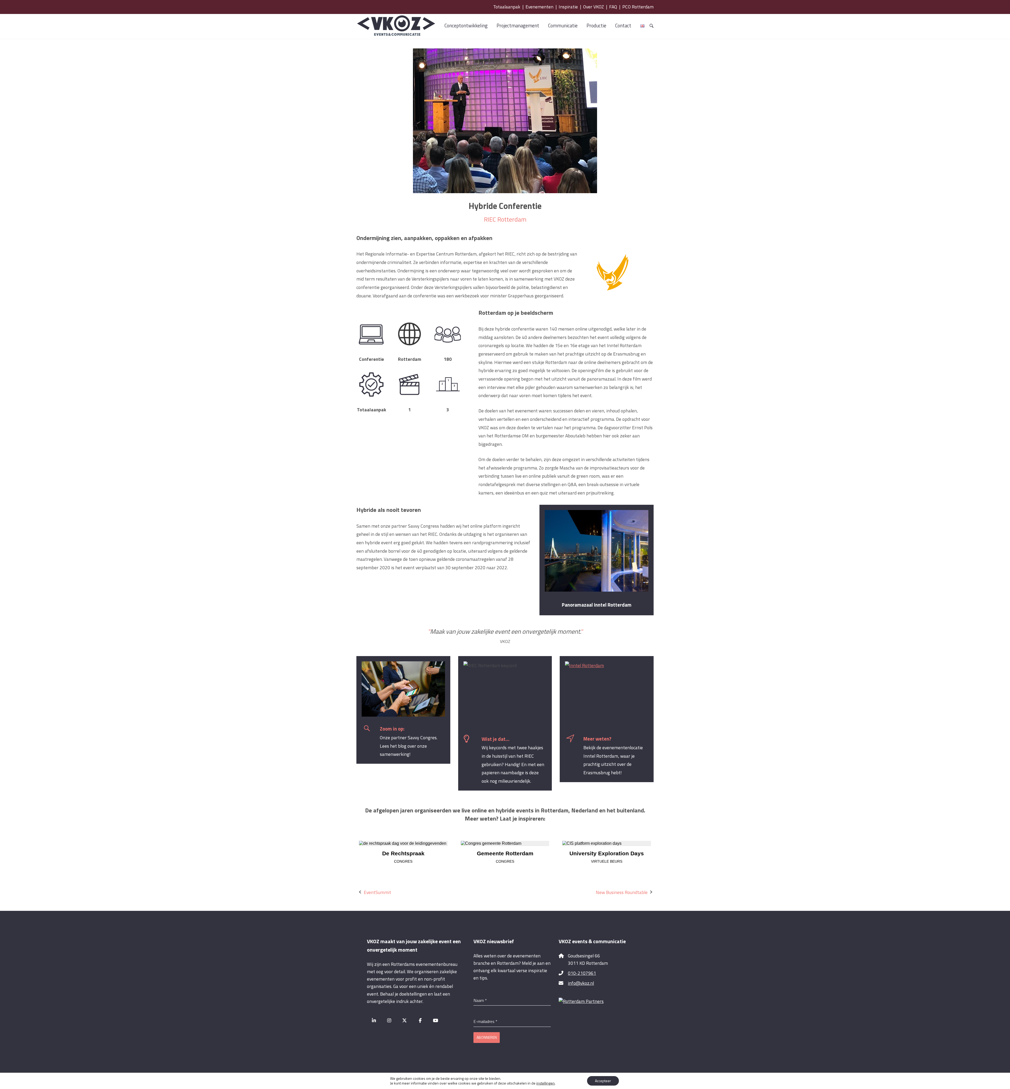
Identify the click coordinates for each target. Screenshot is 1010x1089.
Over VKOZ (593, 6)
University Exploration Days (606, 853)
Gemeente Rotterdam (505, 853)
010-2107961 (582, 973)
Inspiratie (568, 6)
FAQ (613, 6)
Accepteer (603, 1080)
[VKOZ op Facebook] (420, 1020)
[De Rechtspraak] (403, 843)
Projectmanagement (518, 25)
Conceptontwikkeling (466, 25)
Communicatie (563, 25)
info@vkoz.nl (581, 983)
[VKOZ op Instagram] (389, 1020)
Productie (596, 25)
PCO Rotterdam (638, 6)
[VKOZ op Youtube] (435, 1020)
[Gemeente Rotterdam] (505, 843)
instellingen (545, 1083)
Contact (623, 25)
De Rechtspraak (403, 853)
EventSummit (377, 892)
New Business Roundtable (622, 892)
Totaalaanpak (506, 6)
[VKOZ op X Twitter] (405, 1020)
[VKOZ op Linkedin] (374, 1020)
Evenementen (539, 6)
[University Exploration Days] (606, 843)
